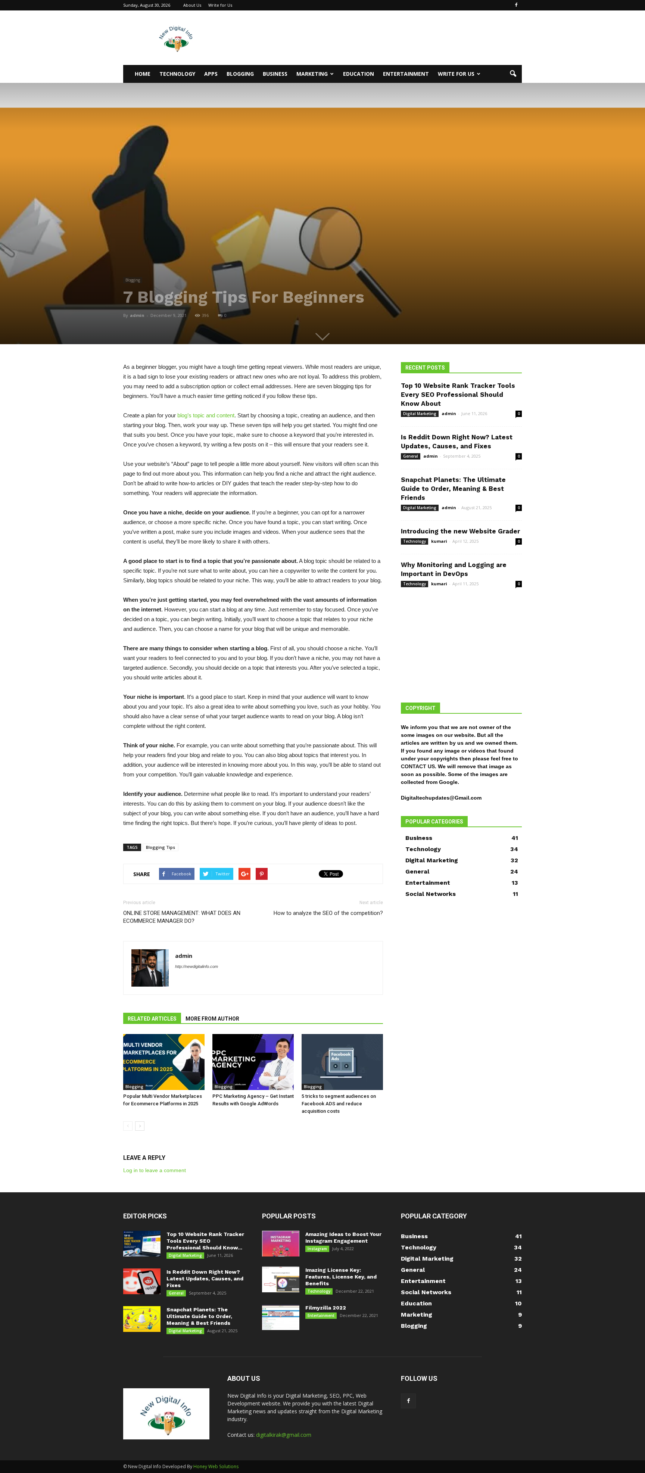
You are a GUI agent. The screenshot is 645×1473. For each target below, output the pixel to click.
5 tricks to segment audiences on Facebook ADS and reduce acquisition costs (339, 1103)
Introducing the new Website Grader (460, 531)
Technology (177, 73)
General (410, 456)
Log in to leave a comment (154, 1170)
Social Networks (430, 893)
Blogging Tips (160, 847)
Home (142, 73)
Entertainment (406, 73)
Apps (211, 73)
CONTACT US (418, 766)
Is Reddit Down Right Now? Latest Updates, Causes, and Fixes (204, 1278)
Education (358, 73)
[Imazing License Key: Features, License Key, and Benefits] (280, 1279)
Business (275, 73)
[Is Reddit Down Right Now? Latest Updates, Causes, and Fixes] (142, 1281)
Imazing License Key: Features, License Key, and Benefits (341, 1276)
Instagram (317, 1248)
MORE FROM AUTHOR (212, 1019)
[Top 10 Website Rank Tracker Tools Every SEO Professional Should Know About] (142, 1243)
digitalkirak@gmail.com (283, 1434)
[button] (513, 74)
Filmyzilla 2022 (325, 1308)
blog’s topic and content (205, 415)
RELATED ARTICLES (152, 1019)
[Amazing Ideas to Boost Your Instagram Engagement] (280, 1243)
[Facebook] (516, 5)
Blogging (240, 73)
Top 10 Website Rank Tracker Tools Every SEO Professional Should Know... (205, 1241)
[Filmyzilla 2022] (280, 1317)
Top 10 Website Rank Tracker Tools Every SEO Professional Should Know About (458, 394)
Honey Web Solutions (216, 1466)
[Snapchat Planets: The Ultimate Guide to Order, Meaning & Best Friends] (142, 1319)
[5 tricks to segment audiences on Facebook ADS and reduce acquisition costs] (342, 1062)
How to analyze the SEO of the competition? (328, 913)
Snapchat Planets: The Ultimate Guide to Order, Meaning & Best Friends (453, 488)
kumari (439, 541)
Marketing (312, 73)
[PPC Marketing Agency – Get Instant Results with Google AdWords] (253, 1062)
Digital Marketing (419, 413)
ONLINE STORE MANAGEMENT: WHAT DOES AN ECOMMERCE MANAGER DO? (181, 917)
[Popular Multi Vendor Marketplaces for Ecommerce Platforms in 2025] (164, 1062)
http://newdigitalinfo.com (196, 966)
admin (137, 315)
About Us (192, 5)
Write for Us (220, 5)
